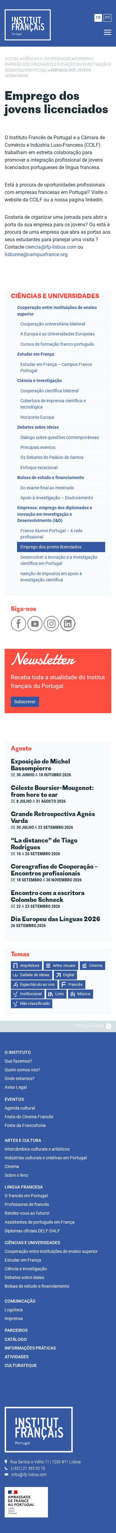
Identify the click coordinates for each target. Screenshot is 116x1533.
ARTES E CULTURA (23, 1140)
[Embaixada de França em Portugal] (26, 1501)
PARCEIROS (16, 1330)
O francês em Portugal (26, 1195)
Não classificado (34, 1003)
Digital (68, 974)
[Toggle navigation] (105, 32)
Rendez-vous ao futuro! (27, 1213)
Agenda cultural (20, 1108)
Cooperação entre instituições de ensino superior (57, 310)
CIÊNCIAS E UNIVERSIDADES (47, 59)
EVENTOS (14, 1099)
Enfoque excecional (39, 467)
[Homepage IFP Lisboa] (39, 1431)
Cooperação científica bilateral (49, 390)
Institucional (31, 993)
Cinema (95, 965)
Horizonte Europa (37, 417)
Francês (75, 984)
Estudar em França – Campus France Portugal (56, 367)
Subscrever (25, 701)
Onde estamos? (20, 1078)
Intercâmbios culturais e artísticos (37, 1149)
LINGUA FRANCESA (24, 1186)
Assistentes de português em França (40, 1222)
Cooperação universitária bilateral (52, 323)
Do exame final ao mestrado (47, 487)
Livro (59, 993)
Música (83, 993)
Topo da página (89, 1025)
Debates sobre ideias (38, 427)
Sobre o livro (16, 1175)
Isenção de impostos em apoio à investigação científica (51, 576)
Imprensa (14, 1318)
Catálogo (16, 1339)
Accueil (12, 59)
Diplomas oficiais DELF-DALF (32, 1230)
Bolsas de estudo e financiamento (50, 477)
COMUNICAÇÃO (20, 1301)
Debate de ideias (34, 974)
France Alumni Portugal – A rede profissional (51, 533)
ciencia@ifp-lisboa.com (50, 247)
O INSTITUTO (18, 1052)
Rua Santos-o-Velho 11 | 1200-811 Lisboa (45, 1461)
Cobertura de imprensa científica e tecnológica (53, 403)
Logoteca (14, 1309)
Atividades (16, 1356)
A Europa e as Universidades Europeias (57, 333)
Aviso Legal (16, 1087)
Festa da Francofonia (25, 1125)
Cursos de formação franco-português (57, 344)
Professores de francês (27, 1204)
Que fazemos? (18, 1061)
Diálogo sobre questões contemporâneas (59, 437)
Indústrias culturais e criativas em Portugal (46, 1157)
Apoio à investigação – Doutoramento (56, 497)
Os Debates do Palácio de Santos (52, 457)
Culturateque (21, 1365)
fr (98, 17)
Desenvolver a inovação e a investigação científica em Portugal (58, 560)
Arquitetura (29, 965)
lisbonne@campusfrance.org (36, 254)
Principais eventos (37, 447)
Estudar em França (35, 354)
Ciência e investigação (39, 380)
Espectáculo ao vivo (37, 984)
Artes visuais (64, 965)
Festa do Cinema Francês (29, 1116)
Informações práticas (30, 1348)
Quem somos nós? (22, 1069)
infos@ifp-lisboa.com (29, 1474)
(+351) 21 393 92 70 (28, 1468)
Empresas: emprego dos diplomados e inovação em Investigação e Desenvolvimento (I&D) (58, 64)
